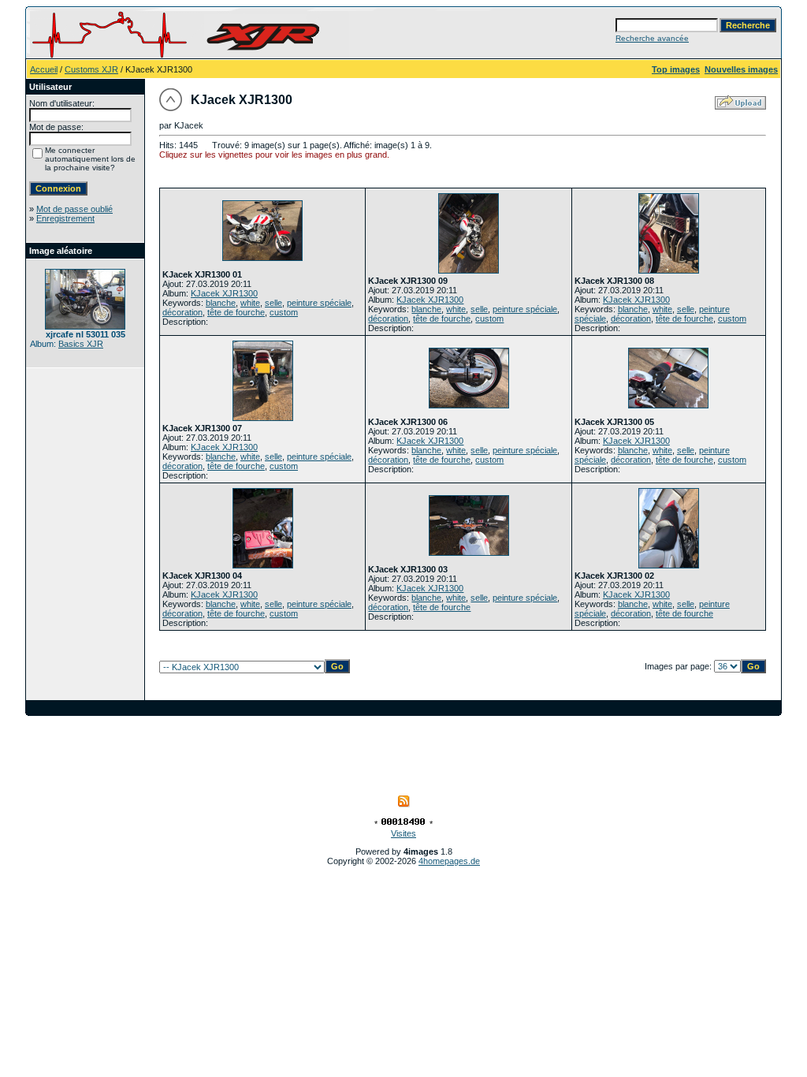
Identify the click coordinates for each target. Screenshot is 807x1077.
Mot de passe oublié (74, 209)
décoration (182, 312)
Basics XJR (80, 343)
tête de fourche (236, 312)
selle (273, 302)
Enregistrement (65, 218)
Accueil (44, 69)
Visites (403, 833)
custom (284, 312)
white (250, 302)
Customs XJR (91, 69)
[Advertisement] (403, 751)
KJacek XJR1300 (224, 293)
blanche (221, 302)
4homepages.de (449, 861)
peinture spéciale (319, 302)
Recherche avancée (652, 38)
